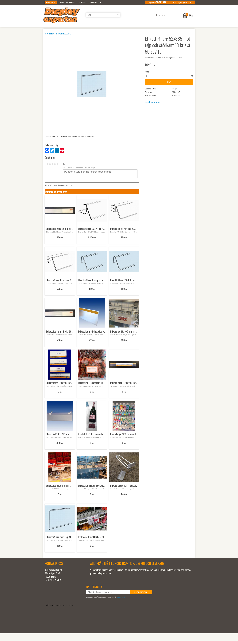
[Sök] (118, 15)
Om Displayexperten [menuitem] (67, 2)
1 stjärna (47, 164)
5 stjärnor (57, 164)
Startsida (49, 34)
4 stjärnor (55, 164)
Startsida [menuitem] (82, 2)
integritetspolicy (121, 597)
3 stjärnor (52, 164)
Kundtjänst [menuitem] (94, 2)
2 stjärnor (50, 164)
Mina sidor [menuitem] (51, 2)
